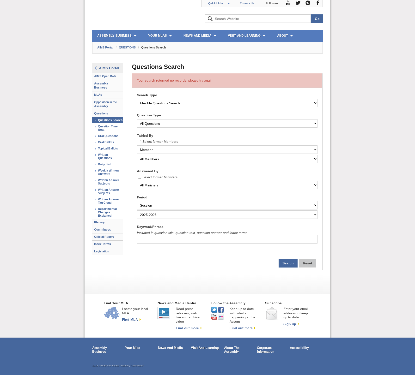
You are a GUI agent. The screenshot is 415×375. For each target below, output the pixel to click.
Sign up (289, 324)
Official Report (104, 236)
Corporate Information (265, 349)
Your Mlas (132, 348)
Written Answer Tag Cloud (108, 201)
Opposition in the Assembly (105, 104)
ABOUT (282, 35)
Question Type (149, 115)
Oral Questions (108, 136)
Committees (102, 229)
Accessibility (299, 348)
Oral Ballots (106, 142)
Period (142, 197)
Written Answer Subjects (108, 182)
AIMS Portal (105, 47)
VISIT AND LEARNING (244, 35)
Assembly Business (101, 85)
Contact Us (247, 3)
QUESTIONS (127, 47)
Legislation (101, 251)
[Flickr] (308, 3)
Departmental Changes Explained (107, 212)
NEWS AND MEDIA (197, 35)
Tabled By (145, 135)
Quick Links (215, 3)
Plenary (99, 222)
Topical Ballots (108, 148)
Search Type (147, 95)
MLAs (98, 94)
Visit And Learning (205, 348)
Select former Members (160, 141)
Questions (101, 113)
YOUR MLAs (157, 35)
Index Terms (102, 244)
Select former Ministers (159, 177)
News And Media (170, 348)
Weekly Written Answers (108, 172)
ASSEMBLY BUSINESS (114, 35)
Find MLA (130, 319)
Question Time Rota (108, 128)
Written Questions (105, 156)
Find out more (187, 328)
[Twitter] (298, 3)
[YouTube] (288, 3)
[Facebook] (318, 3)
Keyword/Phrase (150, 227)
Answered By (148, 171)
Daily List (104, 164)
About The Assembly (231, 349)
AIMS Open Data (105, 76)
